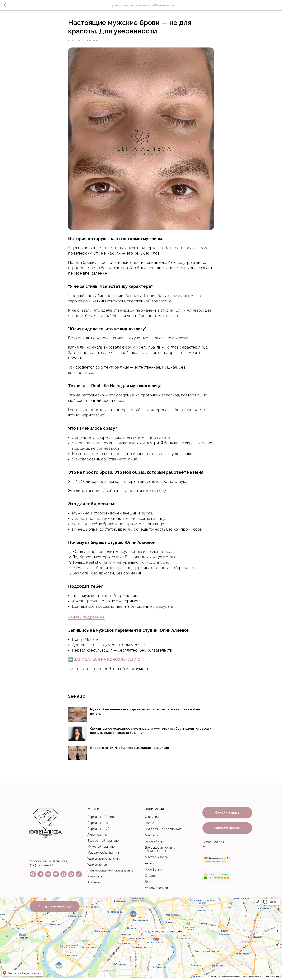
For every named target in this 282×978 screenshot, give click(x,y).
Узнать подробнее (86, 617)
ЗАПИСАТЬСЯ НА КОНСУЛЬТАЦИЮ (107, 659)
